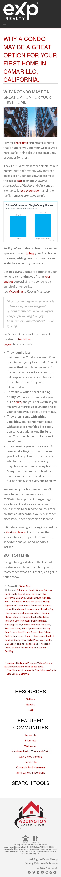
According (16, 291)
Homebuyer (18, 609)
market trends (38, 620)
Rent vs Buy (19, 639)
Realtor (8, 639)
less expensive (29, 190)
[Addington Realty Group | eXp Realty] (20, 10)
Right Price (33, 639)
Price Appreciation (32, 628)
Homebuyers (32, 609)
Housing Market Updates (35, 616)
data (20, 180)
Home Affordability (34, 605)
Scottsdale (45, 639)
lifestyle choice (15, 532)
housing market (31, 612)
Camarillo (20, 597)
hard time (21, 142)
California (10, 597)
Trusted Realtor (19, 647)
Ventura (33, 647)
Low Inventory (22, 620)
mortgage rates (13, 624)
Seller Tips (24, 586)
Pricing (46, 628)
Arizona (48, 589)
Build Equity (11, 593)
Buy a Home (24, 593)
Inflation (9, 620)
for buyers (36, 601)
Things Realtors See (27, 643)
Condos (46, 597)
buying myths (39, 593)
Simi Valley (10, 643)
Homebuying (46, 609)
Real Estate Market (44, 636)
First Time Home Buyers (17, 601)
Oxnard (26, 624)
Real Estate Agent (27, 632)
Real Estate (11, 632)
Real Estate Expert (23, 636)
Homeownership (13, 612)
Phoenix (35, 624)
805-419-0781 (49, 867)
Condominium (33, 597)
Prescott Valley (13, 628)
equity (18, 402)
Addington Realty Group (30, 589)
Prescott (45, 624)
